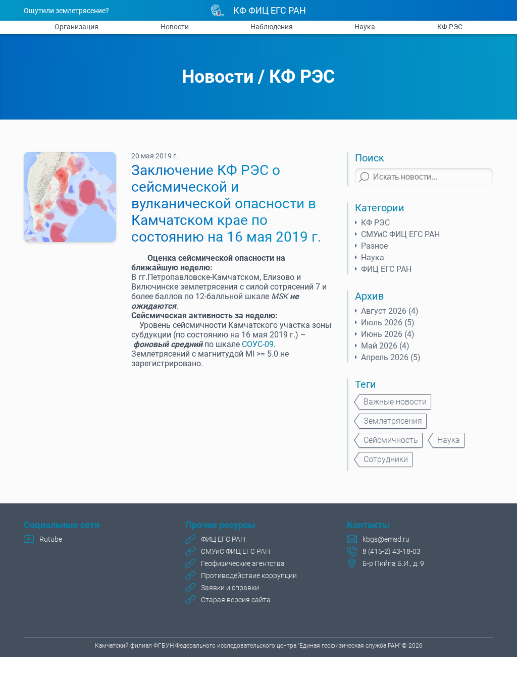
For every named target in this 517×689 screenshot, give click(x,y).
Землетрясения (393, 421)
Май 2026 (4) (385, 346)
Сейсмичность (391, 440)
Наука (364, 27)
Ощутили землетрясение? (66, 11)
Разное (374, 246)
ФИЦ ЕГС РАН (386, 269)
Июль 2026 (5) (388, 322)
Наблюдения (271, 27)
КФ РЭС (449, 27)
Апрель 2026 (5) (391, 357)
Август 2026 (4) (390, 311)
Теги (365, 384)
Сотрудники (386, 459)
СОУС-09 (258, 344)
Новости (175, 27)
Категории (379, 208)
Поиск (369, 158)
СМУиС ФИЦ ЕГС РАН (400, 234)
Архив (369, 296)
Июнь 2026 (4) (388, 334)
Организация (76, 27)
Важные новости (395, 402)
